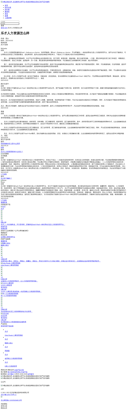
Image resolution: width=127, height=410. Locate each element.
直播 (6, 16)
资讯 (6, 14)
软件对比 (17, 372)
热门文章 (11, 372)
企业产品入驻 (19, 370)
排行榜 (7, 9)
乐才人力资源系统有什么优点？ (12, 151)
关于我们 (11, 374)
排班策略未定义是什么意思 (10, 143)
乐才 (6, 28)
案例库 (7, 11)
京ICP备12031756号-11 (8, 394)
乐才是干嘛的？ (6, 178)
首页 (6, 5)
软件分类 (8, 7)
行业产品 (24, 372)
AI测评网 (8, 18)
